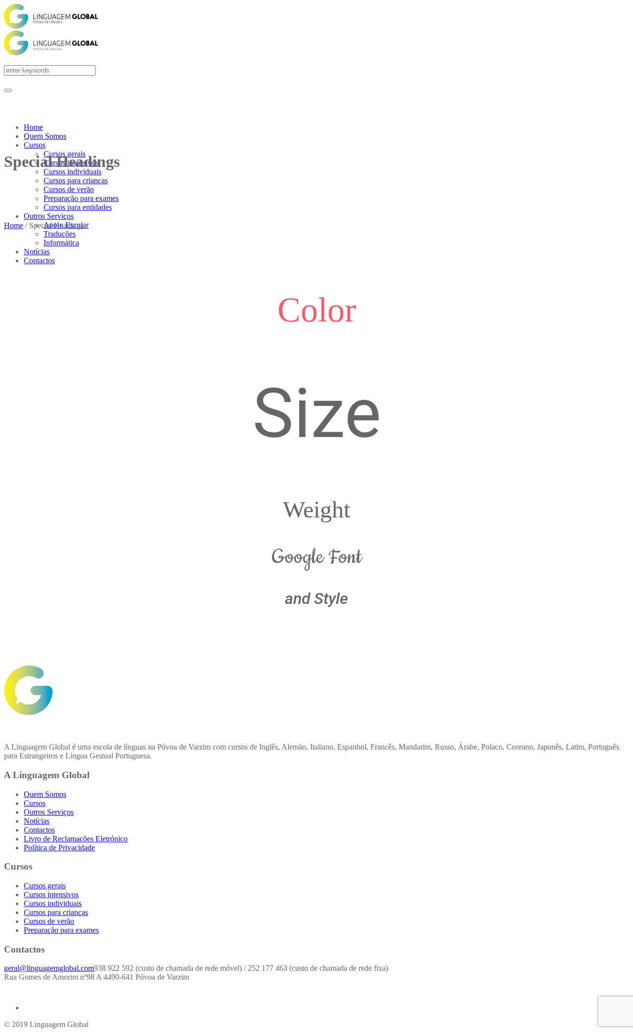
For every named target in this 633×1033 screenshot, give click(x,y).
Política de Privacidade (59, 847)
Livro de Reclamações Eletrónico (76, 838)
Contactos (39, 830)
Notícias (36, 821)
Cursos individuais (53, 903)
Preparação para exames (61, 930)
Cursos (34, 803)
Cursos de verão (49, 921)
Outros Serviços (49, 812)
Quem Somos (45, 794)
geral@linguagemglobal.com (49, 968)
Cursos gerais (45, 885)
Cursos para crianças (56, 912)
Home (13, 225)
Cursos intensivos (51, 894)
